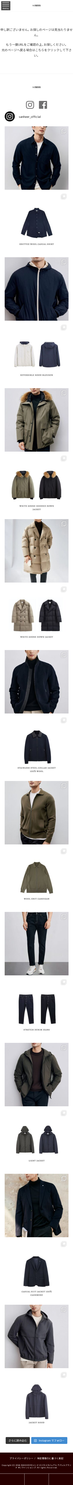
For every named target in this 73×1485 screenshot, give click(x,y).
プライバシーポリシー (21, 1458)
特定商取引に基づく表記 (50, 1458)
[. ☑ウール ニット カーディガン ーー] (37, 812)
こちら (39, 50)
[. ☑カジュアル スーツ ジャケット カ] (37, 1205)
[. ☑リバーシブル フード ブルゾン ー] (37, 289)
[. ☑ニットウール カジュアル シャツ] (37, 158)
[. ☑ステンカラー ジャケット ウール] (37, 681)
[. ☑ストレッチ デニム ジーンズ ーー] (37, 943)
